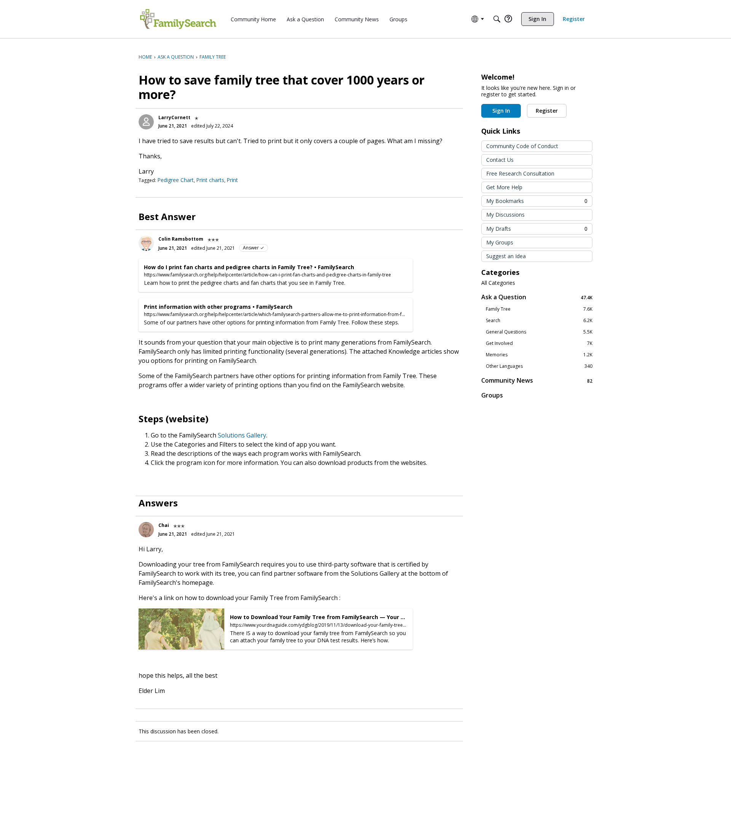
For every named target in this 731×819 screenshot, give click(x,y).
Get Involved (539, 343)
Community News (536, 381)
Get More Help (504, 187)
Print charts (210, 180)
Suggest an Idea (506, 256)
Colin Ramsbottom (180, 239)
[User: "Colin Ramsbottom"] (146, 243)
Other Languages (539, 366)
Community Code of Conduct (522, 146)
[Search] (497, 19)
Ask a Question (536, 297)
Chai (163, 525)
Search (539, 320)
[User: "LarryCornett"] (146, 121)
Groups (492, 395)
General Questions (539, 332)
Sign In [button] (501, 110)
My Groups (499, 242)
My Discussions (505, 214)
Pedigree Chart (175, 180)
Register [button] (547, 110)
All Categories (498, 282)
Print (232, 180)
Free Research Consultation (520, 173)
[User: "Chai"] (146, 529)
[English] (178, 19)
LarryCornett (174, 117)
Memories (539, 354)
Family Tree (539, 309)
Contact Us (500, 159)
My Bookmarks (536, 200)
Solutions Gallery (242, 435)
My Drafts (536, 228)
